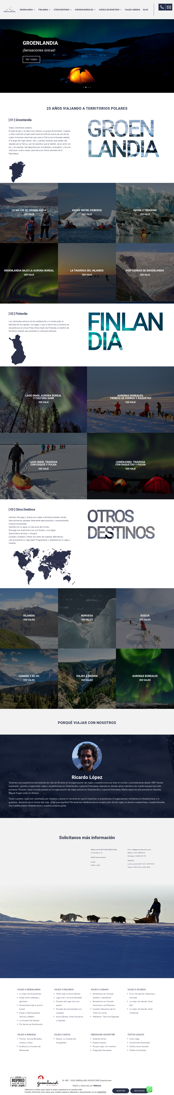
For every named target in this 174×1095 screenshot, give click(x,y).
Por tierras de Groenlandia (30, 1024)
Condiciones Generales (139, 1043)
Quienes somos (99, 1039)
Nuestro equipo (99, 1043)
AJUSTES (101, 1092)
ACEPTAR (120, 1091)
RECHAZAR (139, 1091)
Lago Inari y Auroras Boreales (69, 998)
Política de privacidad (138, 1047)
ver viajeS (29, 619)
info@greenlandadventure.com (141, 849)
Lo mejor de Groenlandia (30, 994)
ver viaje (29, 214)
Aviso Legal (134, 1039)
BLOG (145, 10)
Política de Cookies (137, 1050)
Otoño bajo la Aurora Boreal (68, 994)
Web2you (97, 1086)
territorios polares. (24, 128)
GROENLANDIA (26, 10)
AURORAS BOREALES (84, 10)
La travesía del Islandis (29, 1021)
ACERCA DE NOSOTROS (109, 10)
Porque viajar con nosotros (104, 1047)
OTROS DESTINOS (61, 10)
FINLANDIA (43, 10)
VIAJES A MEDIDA (132, 10)
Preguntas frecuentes (102, 1050)
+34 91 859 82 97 (139, 852)
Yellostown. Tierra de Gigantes (106, 1017)
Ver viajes (31, 60)
